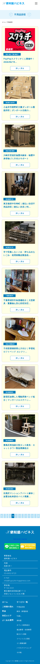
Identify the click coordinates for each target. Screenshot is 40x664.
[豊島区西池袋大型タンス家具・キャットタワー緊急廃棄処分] (20, 425)
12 (19, 516)
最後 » (38, 516)
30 (29, 516)
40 (32, 516)
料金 (4, 611)
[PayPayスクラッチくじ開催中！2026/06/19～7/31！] (20, 39)
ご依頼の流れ (7, 606)
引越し (19, 616)
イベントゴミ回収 (23, 639)
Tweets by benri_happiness (20, 539)
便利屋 (19, 620)
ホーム (5, 602)
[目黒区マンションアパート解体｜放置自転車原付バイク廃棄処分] (20, 474)
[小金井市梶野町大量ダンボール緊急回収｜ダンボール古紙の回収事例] (20, 87)
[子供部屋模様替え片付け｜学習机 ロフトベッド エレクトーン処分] (20, 329)
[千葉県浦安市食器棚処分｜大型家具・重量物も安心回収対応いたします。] (20, 280)
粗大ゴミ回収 (21, 634)
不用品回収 (21, 607)
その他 (19, 652)
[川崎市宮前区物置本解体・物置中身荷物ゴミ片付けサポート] (20, 136)
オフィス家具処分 (23, 625)
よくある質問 (7, 620)
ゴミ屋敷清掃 (21, 643)
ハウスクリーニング (24, 648)
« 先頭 (1, 516)
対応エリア (7, 615)
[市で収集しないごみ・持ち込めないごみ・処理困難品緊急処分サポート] (20, 232)
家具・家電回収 (22, 611)
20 (25, 516)
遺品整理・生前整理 (24, 630)
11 (16, 516)
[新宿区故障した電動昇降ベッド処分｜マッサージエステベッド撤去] (20, 377)
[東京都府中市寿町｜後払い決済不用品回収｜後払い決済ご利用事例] (20, 184)
